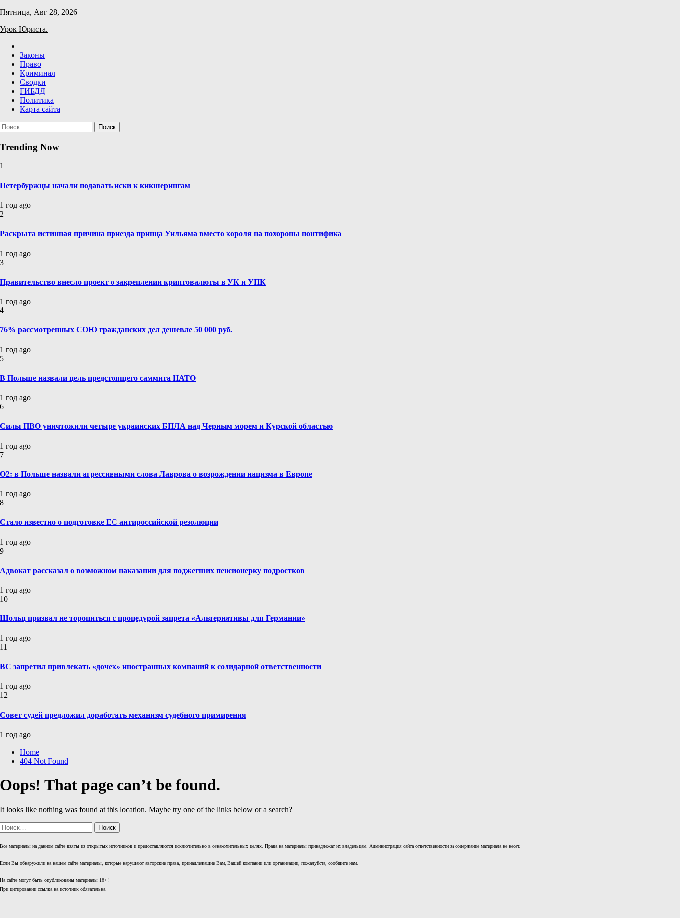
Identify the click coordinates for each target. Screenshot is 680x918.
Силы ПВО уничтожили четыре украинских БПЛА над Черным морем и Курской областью (166, 426)
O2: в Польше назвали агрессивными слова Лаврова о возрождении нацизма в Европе (156, 474)
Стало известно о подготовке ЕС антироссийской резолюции (109, 522)
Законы (32, 55)
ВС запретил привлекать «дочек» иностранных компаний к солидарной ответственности (160, 666)
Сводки (33, 82)
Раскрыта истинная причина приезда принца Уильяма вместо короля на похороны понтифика (170, 233)
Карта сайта (40, 109)
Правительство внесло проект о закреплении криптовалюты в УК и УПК (133, 282)
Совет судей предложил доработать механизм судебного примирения (123, 715)
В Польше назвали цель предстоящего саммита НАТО (98, 378)
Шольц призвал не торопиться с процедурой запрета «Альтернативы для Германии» (152, 618)
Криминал (37, 73)
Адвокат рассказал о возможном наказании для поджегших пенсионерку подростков (152, 570)
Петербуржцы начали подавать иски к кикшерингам (95, 185)
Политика (37, 100)
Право (30, 64)
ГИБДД (32, 91)
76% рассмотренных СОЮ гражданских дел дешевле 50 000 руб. (116, 329)
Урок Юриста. (24, 29)
